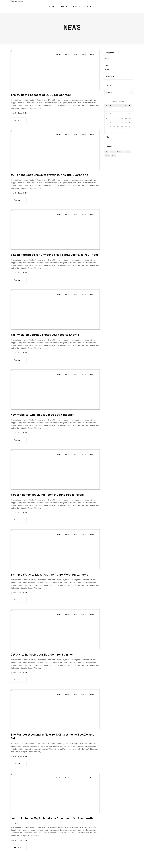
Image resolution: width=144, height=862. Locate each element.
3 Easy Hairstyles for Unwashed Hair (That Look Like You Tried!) (55, 255)
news (113, 155)
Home (75, 54)
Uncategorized (109, 76)
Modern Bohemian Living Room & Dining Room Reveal (47, 495)
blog (107, 152)
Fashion (58, 54)
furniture (127, 152)
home (107, 155)
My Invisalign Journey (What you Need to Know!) (45, 335)
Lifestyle (83, 54)
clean (112, 152)
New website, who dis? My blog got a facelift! (43, 415)
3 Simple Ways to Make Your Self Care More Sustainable (49, 574)
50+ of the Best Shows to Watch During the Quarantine (49, 175)
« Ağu (106, 137)
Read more (17, 120)
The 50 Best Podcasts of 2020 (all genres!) (41, 95)
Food (67, 54)
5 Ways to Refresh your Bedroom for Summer (42, 654)
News (92, 54)
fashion (119, 152)
